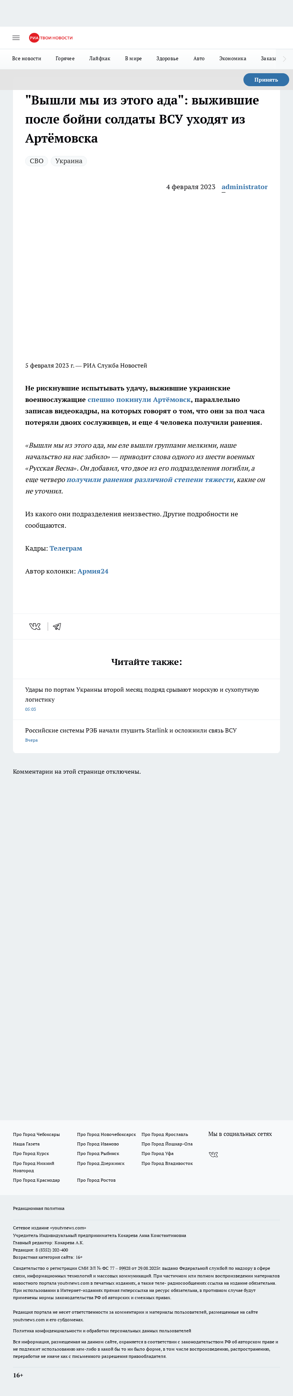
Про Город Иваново (98, 1144)
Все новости (26, 58)
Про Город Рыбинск (98, 1153)
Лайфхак (100, 58)
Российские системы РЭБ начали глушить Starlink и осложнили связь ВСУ (131, 734)
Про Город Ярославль (165, 1134)
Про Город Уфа (158, 1153)
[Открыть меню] (16, 37)
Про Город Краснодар (36, 1180)
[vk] (35, 626)
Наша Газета (26, 1144)
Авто (199, 58)
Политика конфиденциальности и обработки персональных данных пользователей (102, 1330)
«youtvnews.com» (68, 1228)
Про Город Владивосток (167, 1163)
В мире (133, 58)
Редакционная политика (38, 1208)
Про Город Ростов (96, 1180)
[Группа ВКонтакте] (213, 1154)
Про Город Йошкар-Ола (167, 1144)
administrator (245, 186)
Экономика (232, 58)
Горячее (65, 58)
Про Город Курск (31, 1153)
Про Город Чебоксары (36, 1134)
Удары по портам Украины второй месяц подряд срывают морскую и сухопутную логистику (142, 699)
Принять (266, 79)
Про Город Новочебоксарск (106, 1134)
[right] (284, 59)
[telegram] (59, 626)
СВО (36, 160)
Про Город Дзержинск (100, 1163)
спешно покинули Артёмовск (139, 399)
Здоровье (167, 58)
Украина (68, 160)
